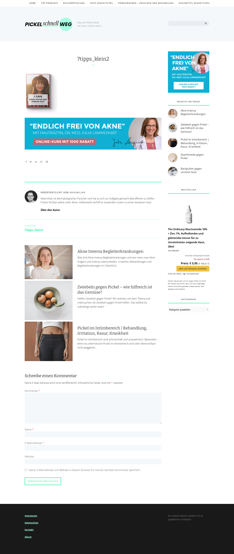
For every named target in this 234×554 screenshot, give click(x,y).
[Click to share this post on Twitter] (31, 161)
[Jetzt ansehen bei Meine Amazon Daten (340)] (188, 210)
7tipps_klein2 (93, 59)
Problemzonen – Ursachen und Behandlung (146, 3)
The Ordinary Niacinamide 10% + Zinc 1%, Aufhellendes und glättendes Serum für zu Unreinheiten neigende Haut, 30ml (187, 237)
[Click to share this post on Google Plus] (41, 161)
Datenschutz (31, 522)
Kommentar (32, 391)
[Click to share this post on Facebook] (26, 161)
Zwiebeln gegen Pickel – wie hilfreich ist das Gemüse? (195, 128)
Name (29, 429)
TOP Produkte (49, 3)
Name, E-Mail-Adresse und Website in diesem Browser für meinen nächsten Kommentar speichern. (85, 470)
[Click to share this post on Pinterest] (47, 161)
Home (32, 3)
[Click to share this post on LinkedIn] (36, 161)
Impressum (31, 515)
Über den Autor (50, 210)
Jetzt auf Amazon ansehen (193, 268)
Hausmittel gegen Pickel (194, 3)
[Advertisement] (188, 367)
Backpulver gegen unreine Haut (191, 170)
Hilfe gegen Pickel (101, 3)
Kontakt (29, 529)
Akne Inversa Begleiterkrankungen (110, 251)
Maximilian (77, 192)
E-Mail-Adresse (34, 443)
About (28, 536)
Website (29, 456)
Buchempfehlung (74, 3)
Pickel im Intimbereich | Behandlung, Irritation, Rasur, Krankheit (112, 331)
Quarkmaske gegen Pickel (192, 156)
